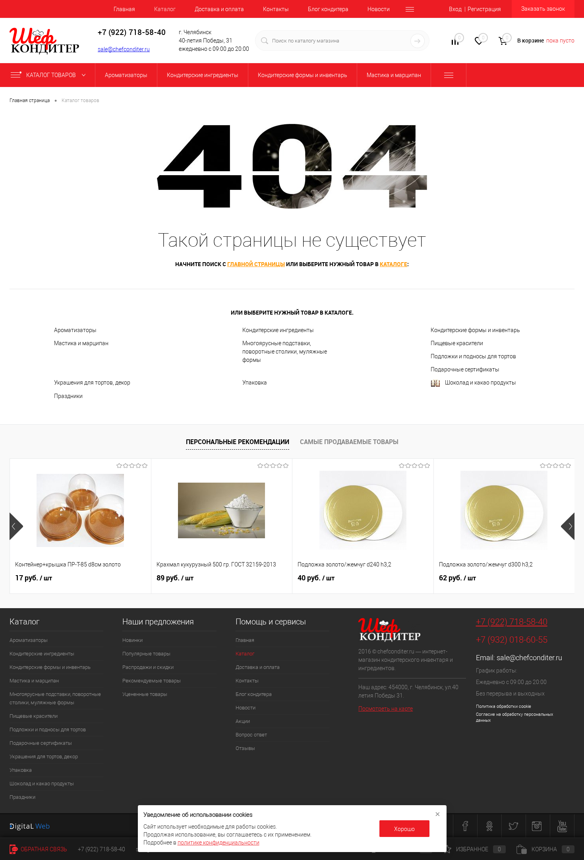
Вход (455, 9)
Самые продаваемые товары (349, 441)
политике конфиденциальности (218, 842)
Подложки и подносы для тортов (473, 356)
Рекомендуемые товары (151, 681)
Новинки (132, 640)
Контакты (276, 9)
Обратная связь (43, 849)
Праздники (68, 396)
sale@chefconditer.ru (124, 49)
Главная (124, 9)
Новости (378, 9)
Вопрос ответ (251, 735)
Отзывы (245, 748)
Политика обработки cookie (503, 706)
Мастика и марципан (81, 343)
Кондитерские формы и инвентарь (475, 330)
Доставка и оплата (219, 9)
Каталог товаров (51, 75)
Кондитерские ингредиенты (278, 330)
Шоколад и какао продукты (480, 382)
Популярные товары (146, 654)
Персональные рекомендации (237, 441)
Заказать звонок (543, 9)
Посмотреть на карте (385, 708)
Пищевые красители (457, 343)
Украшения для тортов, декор (92, 382)
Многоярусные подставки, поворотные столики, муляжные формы (284, 351)
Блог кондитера (328, 9)
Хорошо (404, 829)
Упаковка (254, 382)
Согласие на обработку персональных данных (514, 717)
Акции (243, 721)
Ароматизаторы (75, 330)
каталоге (393, 264)
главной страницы (256, 264)
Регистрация (484, 9)
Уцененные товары (144, 694)
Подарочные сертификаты (465, 369)
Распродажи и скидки (148, 667)
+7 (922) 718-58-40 (511, 622)
